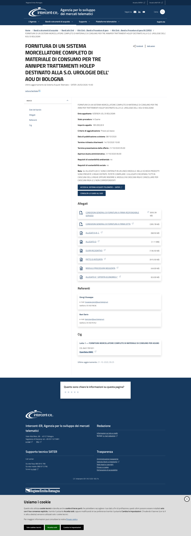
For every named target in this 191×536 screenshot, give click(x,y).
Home (27, 30)
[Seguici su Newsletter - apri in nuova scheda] (134, 11)
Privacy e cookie (103, 467)
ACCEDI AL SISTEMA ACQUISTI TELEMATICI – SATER (100, 187)
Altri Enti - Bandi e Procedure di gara (92, 30)
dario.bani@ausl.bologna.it (94, 319)
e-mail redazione (109, 436)
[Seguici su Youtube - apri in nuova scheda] (143, 11)
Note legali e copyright (105, 464)
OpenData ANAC (86, 351)
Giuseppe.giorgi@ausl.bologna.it (96, 302)
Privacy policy (72, 519)
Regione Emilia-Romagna (34, 2)
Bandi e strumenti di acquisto (46, 30)
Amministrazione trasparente (107, 459)
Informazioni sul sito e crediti (107, 433)
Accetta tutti (52, 527)
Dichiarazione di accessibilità (107, 470)
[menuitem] (159, 22)
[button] (162, 11)
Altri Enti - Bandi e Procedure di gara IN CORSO (132, 30)
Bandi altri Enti (68, 30)
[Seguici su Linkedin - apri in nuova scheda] (138, 11)
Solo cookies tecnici (34, 527)
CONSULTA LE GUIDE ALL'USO (91, 193)
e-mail (28, 441)
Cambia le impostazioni (72, 527)
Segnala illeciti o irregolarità (107, 461)
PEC (37, 441)
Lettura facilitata (31, 91)
